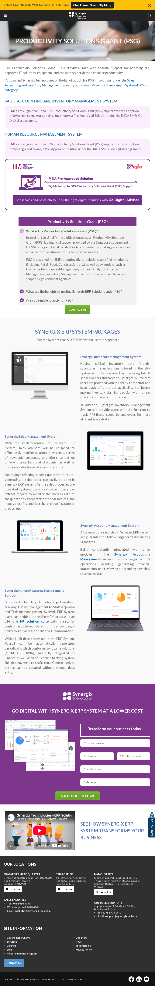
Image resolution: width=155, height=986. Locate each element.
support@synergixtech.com (121, 916)
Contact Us (14, 962)
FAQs (78, 941)
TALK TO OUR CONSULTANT (77, 795)
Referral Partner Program (22, 953)
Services (12, 941)
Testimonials (83, 945)
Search (149, 15)
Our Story (81, 937)
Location (15, 889)
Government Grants (19, 937)
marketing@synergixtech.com (32, 910)
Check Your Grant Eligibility (92, 5)
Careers (11, 945)
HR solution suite (34, 621)
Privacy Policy (83, 949)
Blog (9, 949)
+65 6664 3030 (21, 903)
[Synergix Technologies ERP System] (77, 15)
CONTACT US (77, 309)
